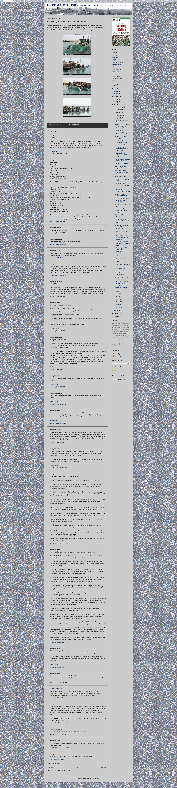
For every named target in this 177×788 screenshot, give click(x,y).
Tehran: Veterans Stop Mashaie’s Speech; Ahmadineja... (122, 227)
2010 (115, 104)
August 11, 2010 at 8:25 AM (58, 734)
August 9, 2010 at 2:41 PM (58, 442)
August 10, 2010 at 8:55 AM (58, 467)
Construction (117, 74)
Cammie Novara (55, 688)
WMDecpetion (54, 401)
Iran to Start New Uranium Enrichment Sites (122, 220)
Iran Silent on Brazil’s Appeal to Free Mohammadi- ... (121, 283)
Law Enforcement (118, 62)
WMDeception (54, 151)
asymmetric (89, 651)
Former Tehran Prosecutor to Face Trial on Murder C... (121, 132)
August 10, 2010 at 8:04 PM (58, 698)
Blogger (96, 778)
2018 (115, 88)
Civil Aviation (117, 64)
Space (115, 60)
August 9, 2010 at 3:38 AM (58, 331)
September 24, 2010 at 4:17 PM (59, 747)
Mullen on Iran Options (122, 288)
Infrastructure (117, 76)
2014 (115, 94)
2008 (115, 313)
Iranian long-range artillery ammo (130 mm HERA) (121, 148)
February (118, 304)
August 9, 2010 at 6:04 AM (58, 369)
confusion (99, 355)
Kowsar (56, 347)
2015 (115, 91)
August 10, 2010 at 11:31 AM (59, 642)
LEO (85, 378)
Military (115, 55)
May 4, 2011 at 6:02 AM (57, 759)
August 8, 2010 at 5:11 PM (58, 258)
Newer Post (50, 767)
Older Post (104, 767)
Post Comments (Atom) (62, 770)
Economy (116, 71)
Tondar (89, 357)
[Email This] (72, 124)
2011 (115, 102)
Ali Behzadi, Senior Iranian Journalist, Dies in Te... (122, 154)
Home (77, 767)
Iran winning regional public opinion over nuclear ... (121, 259)
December (119, 107)
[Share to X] (75, 124)
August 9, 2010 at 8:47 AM (58, 423)
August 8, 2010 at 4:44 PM (58, 244)
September (119, 115)
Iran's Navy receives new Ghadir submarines (121, 249)
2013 (115, 96)
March (118, 302)
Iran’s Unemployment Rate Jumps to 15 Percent (121, 210)
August (118, 118)
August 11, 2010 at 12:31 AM (59, 723)
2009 (115, 311)
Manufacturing (117, 78)
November (119, 109)
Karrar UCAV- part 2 (121, 176)
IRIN (66, 127)
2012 (115, 99)
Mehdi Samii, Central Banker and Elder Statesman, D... (121, 142)
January (118, 307)
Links (115, 81)
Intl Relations (117, 69)
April (117, 299)
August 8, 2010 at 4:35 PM (58, 233)
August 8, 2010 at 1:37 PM (58, 221)
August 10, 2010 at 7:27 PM (58, 682)
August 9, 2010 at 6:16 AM (58, 387)
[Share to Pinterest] (78, 124)
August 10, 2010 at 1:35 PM (58, 667)
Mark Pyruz (118, 354)
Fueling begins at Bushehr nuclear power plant (122, 185)
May (117, 296)
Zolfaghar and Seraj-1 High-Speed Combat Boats (122, 172)
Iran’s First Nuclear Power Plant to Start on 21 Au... (122, 237)
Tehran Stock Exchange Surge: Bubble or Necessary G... (122, 126)
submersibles (73, 658)
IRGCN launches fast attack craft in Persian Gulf (122, 243)
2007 (115, 316)
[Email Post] (70, 124)
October (118, 112)
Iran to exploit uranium (122, 163)
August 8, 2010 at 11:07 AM (58, 153)
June (117, 294)
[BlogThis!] (74, 124)
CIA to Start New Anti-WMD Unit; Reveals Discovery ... (122, 200)
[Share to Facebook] (76, 124)
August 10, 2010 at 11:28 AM (59, 543)
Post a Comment (53, 763)
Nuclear (115, 57)
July (117, 291)
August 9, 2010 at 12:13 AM (58, 296)
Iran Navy (61, 127)
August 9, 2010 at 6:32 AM (58, 404)
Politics (115, 67)
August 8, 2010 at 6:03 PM (58, 275)
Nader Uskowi (119, 356)
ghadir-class (55, 127)
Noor (71, 357)
